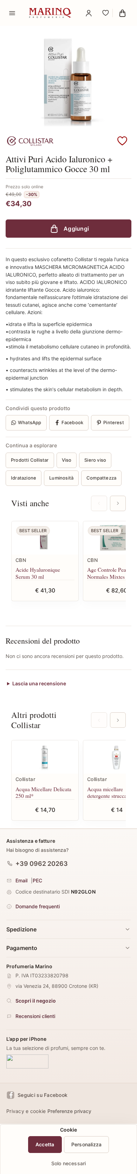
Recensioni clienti (35, 1016)
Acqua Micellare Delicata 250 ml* (43, 792)
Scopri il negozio (35, 1001)
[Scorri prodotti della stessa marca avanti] (118, 720)
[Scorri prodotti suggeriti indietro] (99, 503)
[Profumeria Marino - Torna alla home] (50, 13)
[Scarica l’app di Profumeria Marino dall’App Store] (27, 1061)
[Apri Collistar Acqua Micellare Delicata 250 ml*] (44, 757)
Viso (67, 460)
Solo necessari (68, 1163)
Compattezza (101, 478)
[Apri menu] (12, 13)
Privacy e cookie (26, 1111)
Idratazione (23, 478)
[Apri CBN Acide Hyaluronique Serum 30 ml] (44, 538)
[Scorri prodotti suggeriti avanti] (118, 503)
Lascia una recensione (39, 683)
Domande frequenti (37, 906)
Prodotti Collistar (30, 460)
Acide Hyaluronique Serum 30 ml (37, 573)
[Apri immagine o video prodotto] (68, 79)
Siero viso (95, 460)
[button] (122, 141)
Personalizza (86, 1144)
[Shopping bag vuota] (122, 13)
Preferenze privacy (69, 1111)
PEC (37, 880)
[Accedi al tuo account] (88, 13)
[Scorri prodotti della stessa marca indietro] (99, 720)
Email (21, 880)
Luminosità (61, 478)
